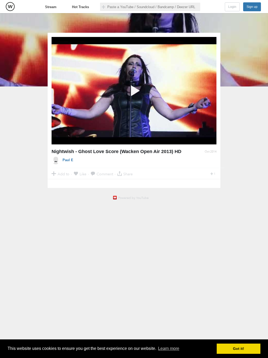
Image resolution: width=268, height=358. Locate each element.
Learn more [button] (168, 348)
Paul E (68, 160)
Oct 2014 (210, 152)
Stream (51, 7)
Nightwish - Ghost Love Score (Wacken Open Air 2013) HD (116, 151)
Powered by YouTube (133, 198)
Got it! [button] (238, 348)
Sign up (252, 7)
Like (83, 174)
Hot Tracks (80, 7)
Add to (63, 174)
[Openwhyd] (10, 6)
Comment (105, 174)
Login (232, 7)
